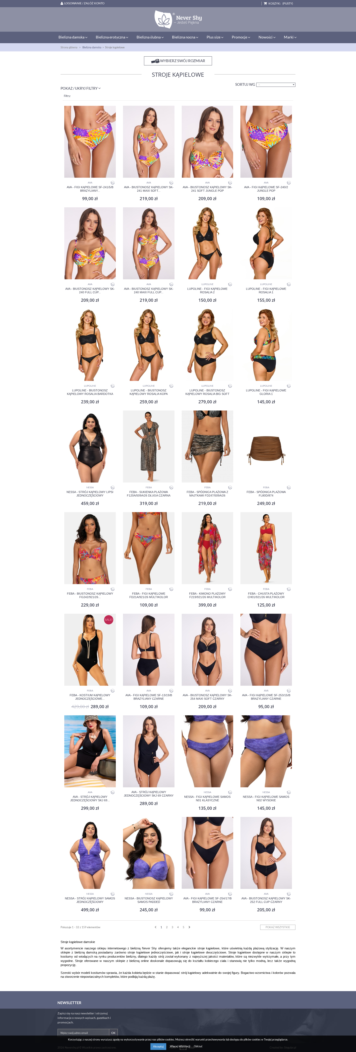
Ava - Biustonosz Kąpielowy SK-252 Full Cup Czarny (266, 900)
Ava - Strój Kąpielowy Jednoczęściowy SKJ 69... (90, 798)
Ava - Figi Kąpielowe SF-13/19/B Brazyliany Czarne (148, 697)
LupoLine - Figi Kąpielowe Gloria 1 (266, 392)
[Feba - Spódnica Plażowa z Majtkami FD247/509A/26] (207, 447)
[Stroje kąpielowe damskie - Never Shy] (178, 19)
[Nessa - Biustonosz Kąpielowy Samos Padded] (148, 853)
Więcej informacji (180, 1046)
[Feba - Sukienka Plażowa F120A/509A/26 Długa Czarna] (148, 447)
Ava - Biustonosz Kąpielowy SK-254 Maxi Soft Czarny (207, 697)
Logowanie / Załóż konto (84, 3)
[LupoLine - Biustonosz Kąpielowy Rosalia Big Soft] (207, 345)
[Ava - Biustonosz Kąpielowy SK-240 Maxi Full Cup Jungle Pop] (148, 243)
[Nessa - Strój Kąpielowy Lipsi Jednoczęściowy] (90, 447)
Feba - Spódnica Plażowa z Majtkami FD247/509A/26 (207, 493)
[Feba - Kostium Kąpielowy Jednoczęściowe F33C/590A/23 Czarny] (90, 650)
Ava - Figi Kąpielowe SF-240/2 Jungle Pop (266, 189)
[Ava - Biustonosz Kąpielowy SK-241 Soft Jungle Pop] (207, 142)
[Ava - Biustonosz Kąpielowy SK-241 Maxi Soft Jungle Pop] (148, 142)
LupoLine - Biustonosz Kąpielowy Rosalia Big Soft (207, 392)
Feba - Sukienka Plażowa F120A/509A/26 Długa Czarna (148, 493)
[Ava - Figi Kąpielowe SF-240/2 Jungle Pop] (266, 142)
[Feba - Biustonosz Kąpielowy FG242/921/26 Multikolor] (90, 548)
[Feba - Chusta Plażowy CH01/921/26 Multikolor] (266, 548)
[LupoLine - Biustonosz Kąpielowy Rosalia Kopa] (148, 345)
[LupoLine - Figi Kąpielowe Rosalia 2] (207, 243)
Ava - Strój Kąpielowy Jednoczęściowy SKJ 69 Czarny (148, 793)
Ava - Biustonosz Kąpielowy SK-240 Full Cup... (90, 290)
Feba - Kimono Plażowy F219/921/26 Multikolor (207, 595)
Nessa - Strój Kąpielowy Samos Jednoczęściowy (90, 900)
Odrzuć (198, 1046)
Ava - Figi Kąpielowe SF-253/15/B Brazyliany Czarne (266, 697)
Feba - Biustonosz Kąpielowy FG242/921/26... (90, 595)
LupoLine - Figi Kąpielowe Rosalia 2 (207, 290)
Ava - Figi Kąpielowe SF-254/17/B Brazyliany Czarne (207, 900)
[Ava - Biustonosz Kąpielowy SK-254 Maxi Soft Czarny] (207, 650)
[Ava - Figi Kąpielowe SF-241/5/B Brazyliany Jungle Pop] (90, 142)
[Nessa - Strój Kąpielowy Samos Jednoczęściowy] (90, 853)
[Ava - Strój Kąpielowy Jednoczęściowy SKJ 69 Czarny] (148, 751)
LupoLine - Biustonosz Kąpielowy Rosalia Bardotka (90, 392)
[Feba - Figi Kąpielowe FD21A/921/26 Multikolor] (148, 548)
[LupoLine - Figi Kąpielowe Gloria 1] (266, 345)
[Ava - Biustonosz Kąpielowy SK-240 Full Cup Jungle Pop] (90, 243)
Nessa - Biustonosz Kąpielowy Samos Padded (149, 900)
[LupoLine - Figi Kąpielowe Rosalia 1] (266, 243)
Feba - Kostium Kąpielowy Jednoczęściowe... (90, 697)
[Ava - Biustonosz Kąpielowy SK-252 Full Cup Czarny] (266, 853)
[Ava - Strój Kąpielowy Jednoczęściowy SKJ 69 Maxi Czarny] (90, 751)
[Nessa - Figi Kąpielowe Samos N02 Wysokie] (266, 751)
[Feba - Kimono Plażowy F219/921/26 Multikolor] (207, 548)
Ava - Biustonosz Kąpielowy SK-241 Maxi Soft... (148, 189)
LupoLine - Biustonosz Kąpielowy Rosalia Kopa (149, 392)
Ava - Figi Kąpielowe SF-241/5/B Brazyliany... (90, 189)
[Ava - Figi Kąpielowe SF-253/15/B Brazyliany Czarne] (266, 650)
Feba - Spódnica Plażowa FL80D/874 (266, 493)
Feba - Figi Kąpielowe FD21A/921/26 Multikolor (148, 595)
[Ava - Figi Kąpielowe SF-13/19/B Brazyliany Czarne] (148, 650)
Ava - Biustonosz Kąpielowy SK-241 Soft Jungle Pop (207, 189)
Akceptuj (158, 1046)
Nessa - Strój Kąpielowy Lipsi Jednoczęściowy (90, 493)
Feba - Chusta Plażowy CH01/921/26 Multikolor (266, 595)
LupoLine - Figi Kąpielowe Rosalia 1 (266, 290)
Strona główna (69, 47)
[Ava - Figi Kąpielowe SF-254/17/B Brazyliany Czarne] (207, 853)
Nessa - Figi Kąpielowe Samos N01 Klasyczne (207, 798)
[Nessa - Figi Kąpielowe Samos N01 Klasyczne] (207, 751)
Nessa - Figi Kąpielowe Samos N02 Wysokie (266, 798)
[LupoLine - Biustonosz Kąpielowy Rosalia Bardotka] (90, 345)
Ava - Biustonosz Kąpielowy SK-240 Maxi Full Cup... (148, 290)
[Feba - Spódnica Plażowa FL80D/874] (266, 447)
